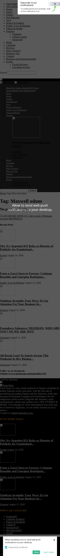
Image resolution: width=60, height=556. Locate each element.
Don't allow (49, 552)
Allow (36, 552)
